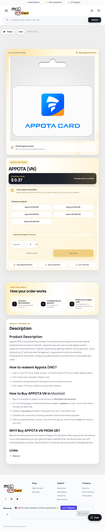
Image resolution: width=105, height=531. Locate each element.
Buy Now (73, 253)
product (27, 411)
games (64, 403)
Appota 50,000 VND (32, 214)
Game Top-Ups (37, 488)
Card (21, 31)
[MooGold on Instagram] (11, 499)
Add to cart (31, 253)
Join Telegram (68, 507)
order (79, 419)
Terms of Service (88, 492)
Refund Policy (62, 499)
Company (86, 483)
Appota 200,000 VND (31, 221)
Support (60, 483)
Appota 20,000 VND (73, 207)
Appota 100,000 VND (73, 214)
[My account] (92, 11)
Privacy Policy (87, 496)
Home (9, 31)
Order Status (61, 492)
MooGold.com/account (65, 399)
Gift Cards (35, 492)
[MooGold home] (20, 11)
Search (94, 20)
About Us (85, 488)
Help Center (61, 488)
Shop (34, 483)
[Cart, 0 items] (99, 11)
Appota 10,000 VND (32, 207)
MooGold (58, 393)
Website (16, 456)
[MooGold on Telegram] (17, 499)
